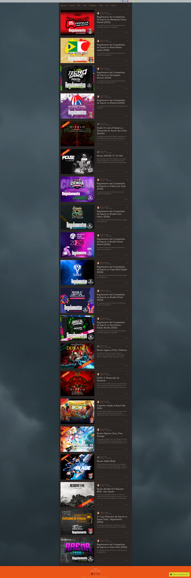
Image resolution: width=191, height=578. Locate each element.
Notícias (72, 5)
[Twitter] (125, 1)
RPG (79, 5)
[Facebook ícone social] (123, 1)
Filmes (101, 5)
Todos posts (63, 5)
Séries (84, 5)
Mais (120, 5)
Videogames (92, 5)
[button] (128, 5)
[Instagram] (121, 1)
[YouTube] (127, 1)
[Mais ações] (127, 13)
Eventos (113, 5)
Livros (106, 5)
